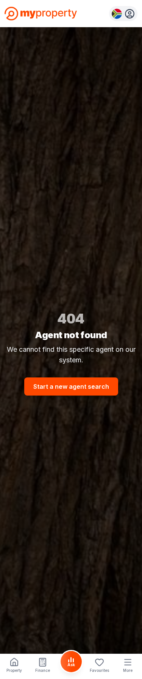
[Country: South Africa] (123, 13)
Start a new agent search (71, 386)
